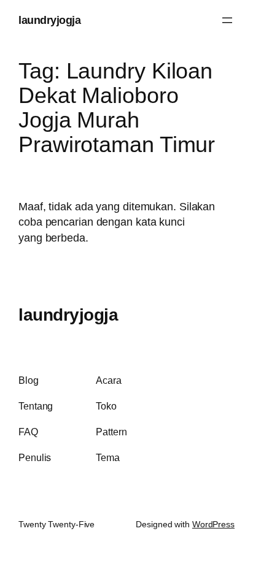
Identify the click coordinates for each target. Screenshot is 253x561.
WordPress (213, 524)
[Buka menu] (227, 20)
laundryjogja (49, 19)
